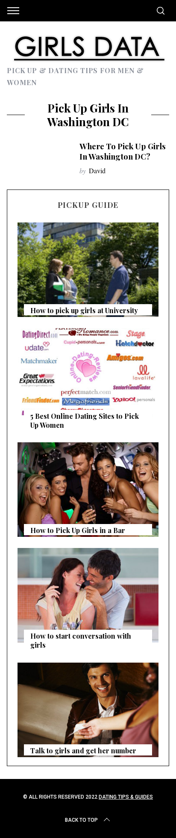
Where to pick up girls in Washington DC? (122, 151)
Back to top (81, 820)
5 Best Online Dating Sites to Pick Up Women (84, 420)
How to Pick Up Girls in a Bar (77, 530)
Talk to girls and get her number (83, 750)
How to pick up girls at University (84, 310)
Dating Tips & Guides (126, 797)
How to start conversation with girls (80, 640)
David (97, 170)
